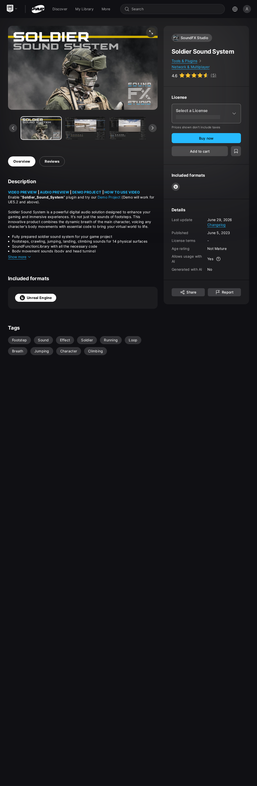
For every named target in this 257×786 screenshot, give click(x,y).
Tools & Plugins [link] (184, 61)
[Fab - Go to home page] (38, 9)
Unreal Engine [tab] (39, 298)
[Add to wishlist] (236, 151)
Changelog (216, 225)
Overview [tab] (21, 161)
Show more (17, 257)
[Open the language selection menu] (235, 9)
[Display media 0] (41, 128)
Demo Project (109, 197)
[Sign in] (247, 9)
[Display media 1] (85, 128)
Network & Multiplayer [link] (191, 67)
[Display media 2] (129, 128)
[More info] (218, 259)
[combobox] (176, 9)
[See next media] (153, 128)
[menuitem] (59, 9)
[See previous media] (13, 128)
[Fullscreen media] (151, 32)
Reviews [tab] (52, 161)
